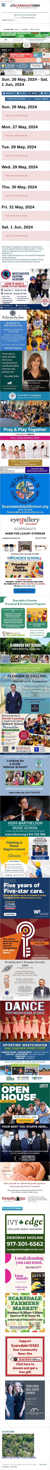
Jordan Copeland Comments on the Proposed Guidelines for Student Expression (23, 256)
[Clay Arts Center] (25, 55)
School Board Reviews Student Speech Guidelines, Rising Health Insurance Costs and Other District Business (22, 261)
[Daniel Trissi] (25, 980)
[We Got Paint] (25, 857)
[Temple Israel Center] (25, 734)
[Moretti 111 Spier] (25, 72)
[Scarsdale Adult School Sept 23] (25, 494)
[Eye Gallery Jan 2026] (25, 535)
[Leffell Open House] (25, 1103)
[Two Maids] (25, 1273)
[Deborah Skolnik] (25, 1234)
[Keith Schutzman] (25, 45)
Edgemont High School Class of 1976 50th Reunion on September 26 (21, 252)
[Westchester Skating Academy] (25, 289)
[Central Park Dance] (25, 453)
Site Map (14, 1467)
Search (4, 20)
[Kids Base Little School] (25, 617)
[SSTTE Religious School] (25, 775)
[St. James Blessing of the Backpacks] (25, 330)
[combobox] (20, 20)
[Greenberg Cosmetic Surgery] (25, 1143)
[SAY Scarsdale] (25, 939)
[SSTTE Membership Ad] (25, 412)
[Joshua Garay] (25, 693)
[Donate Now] (25, 1356)
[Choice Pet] (25, 35)
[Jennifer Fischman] (25, 371)
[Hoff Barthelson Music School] (25, 816)
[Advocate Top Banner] (25, 66)
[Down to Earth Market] (25, 1312)
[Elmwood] (25, 655)
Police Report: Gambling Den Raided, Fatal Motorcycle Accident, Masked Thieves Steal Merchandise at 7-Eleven (23, 248)
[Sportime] (25, 1062)
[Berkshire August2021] (25, 50)
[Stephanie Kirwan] (25, 1400)
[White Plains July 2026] (25, 898)
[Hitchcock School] (25, 576)
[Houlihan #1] (25, 40)
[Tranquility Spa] (25, 1182)
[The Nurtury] (25, 60)
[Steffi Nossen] (25, 1021)
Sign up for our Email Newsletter (25, 15)
